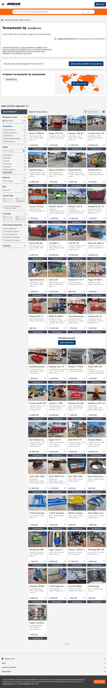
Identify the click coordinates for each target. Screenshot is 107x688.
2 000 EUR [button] (73, 379)
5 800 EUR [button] (92, 562)
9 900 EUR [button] (73, 182)
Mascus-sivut (10, 659)
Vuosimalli (7, 214)
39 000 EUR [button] (34, 452)
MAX (17, 198)
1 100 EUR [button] (73, 415)
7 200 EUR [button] (92, 218)
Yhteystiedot (6, 672)
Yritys (4, 663)
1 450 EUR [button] (33, 525)
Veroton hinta (8, 196)
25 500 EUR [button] (93, 145)
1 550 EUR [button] (92, 379)
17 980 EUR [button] (53, 218)
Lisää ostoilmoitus (67, 342)
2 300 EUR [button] (53, 562)
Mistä (4, 217)
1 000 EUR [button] (33, 379)
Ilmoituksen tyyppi (10, 117)
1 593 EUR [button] (53, 525)
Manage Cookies (8, 684)
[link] (37, 123)
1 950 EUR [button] (73, 598)
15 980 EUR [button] (73, 218)
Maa (4, 186)
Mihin (17, 217)
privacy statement (25, 684)
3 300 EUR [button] (92, 292)
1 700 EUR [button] (73, 328)
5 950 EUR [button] (33, 218)
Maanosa (6, 177)
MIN (4, 198)
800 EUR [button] (72, 292)
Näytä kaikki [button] (7, 172)
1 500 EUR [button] (92, 328)
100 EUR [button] (91, 598)
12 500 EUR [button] (53, 328)
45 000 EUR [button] (34, 182)
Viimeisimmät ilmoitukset (12, 225)
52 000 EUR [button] (73, 255)
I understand (99, 682)
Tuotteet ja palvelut (9, 667)
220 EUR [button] (72, 488)
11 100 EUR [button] (53, 488)
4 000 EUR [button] (33, 598)
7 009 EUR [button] (73, 452)
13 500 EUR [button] (53, 379)
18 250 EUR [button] (53, 292)
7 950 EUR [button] (92, 415)
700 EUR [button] (72, 525)
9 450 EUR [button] (33, 145)
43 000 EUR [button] (93, 452)
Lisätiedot (6, 246)
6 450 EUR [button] (92, 182)
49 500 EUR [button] (53, 415)
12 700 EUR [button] (73, 562)
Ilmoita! (101, 4)
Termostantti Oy (37, 149)
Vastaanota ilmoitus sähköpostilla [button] (91, 39)
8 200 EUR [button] (33, 255)
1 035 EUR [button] (53, 182)
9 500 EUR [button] (33, 292)
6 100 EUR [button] (53, 145)
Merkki (5, 147)
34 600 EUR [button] (34, 415)
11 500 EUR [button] (73, 145)
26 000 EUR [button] (53, 255)
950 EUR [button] (91, 488)
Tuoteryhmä (7, 126)
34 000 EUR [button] (93, 255)
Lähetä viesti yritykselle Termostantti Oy (86, 64)
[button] (14, 111)
